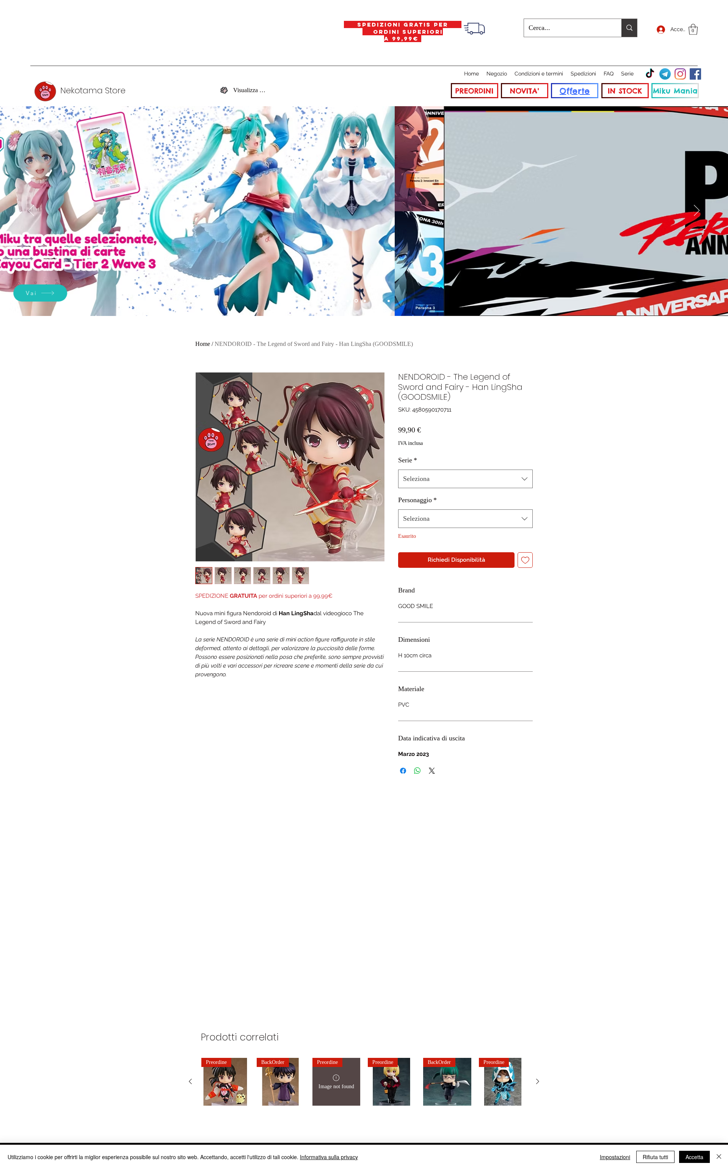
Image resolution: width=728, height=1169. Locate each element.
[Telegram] (665, 74)
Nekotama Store (93, 90)
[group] (364, 1081)
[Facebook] (695, 74)
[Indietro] (31, 211)
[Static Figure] (365, 301)
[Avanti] (697, 211)
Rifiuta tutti (655, 1157)
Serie (407, 460)
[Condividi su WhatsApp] (417, 770)
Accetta (694, 1157)
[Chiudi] (718, 1157)
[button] (693, 29)
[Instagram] (680, 74)
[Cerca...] (629, 28)
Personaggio (417, 500)
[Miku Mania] (348, 301)
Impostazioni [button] (615, 1157)
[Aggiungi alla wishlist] (525, 560)
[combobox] (465, 479)
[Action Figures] (381, 301)
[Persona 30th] (356, 301)
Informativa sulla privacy (329, 1157)
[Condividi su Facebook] (403, 770)
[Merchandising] (389, 301)
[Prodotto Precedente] (190, 1081)
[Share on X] (431, 770)
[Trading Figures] (373, 301)
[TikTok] (650, 74)
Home (202, 344)
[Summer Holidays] (340, 301)
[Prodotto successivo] (537, 1081)
